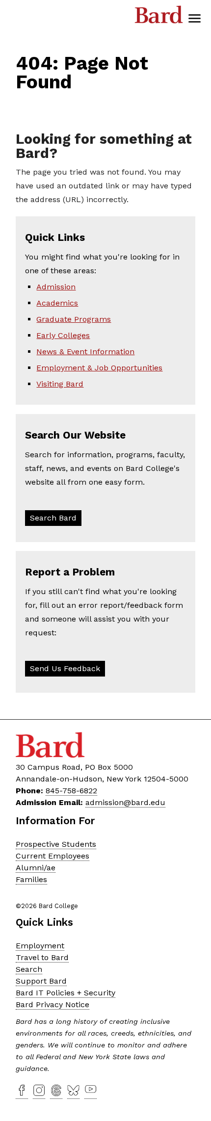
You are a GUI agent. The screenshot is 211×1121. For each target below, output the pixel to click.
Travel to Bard (42, 957)
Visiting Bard (59, 384)
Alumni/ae (35, 867)
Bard (159, 17)
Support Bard (41, 981)
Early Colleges (63, 335)
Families (31, 879)
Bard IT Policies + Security (65, 992)
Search (29, 969)
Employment (40, 945)
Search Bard (53, 517)
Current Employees (52, 855)
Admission (56, 286)
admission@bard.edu (125, 802)
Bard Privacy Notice (52, 1004)
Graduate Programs (73, 319)
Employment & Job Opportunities (99, 367)
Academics (57, 303)
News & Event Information (85, 351)
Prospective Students (56, 844)
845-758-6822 (71, 790)
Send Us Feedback (65, 668)
